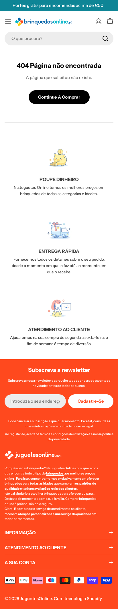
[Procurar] (105, 38)
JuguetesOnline (36, 598)
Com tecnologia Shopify (78, 598)
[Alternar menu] (8, 21)
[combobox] (59, 38)
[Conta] (98, 21)
